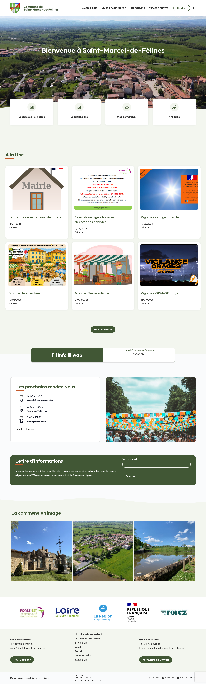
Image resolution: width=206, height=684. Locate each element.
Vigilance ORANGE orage (159, 293)
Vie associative (158, 8)
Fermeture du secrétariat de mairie (35, 217)
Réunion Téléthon (37, 411)
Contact (182, 7)
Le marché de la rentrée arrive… (139, 350)
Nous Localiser (22, 659)
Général (13, 227)
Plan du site (80, 675)
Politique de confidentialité (88, 680)
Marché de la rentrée (24, 293)
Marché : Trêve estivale (92, 293)
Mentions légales (83, 678)
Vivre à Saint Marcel (114, 8)
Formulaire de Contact (155, 659)
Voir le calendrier (25, 429)
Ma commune (89, 8)
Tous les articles (103, 329)
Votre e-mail (129, 459)
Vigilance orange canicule (160, 217)
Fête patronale (36, 421)
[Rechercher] (194, 8)
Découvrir (138, 8)
